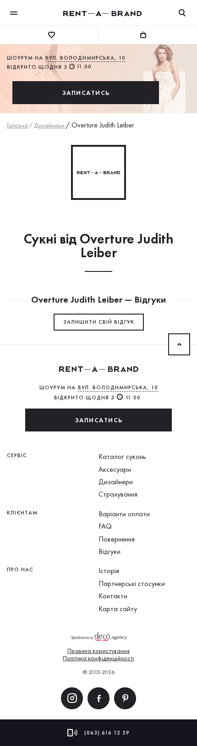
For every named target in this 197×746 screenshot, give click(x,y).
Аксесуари (114, 469)
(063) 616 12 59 (107, 732)
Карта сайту (117, 608)
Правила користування (98, 650)
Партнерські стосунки (131, 583)
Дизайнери (49, 125)
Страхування (117, 494)
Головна (17, 125)
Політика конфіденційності (98, 658)
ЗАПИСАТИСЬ (86, 92)
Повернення (116, 539)
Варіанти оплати (124, 514)
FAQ (105, 526)
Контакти (112, 596)
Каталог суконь (122, 456)
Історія (108, 570)
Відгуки (109, 551)
